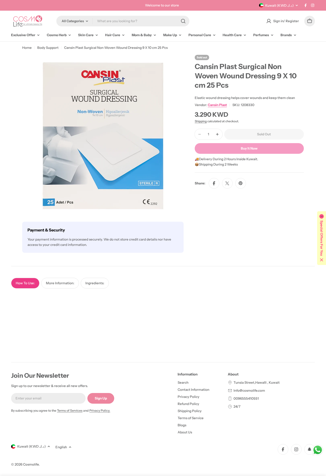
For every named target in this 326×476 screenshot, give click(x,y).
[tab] (25, 283)
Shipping (201, 121)
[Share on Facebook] (214, 183)
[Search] (183, 21)
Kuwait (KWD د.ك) (279, 5)
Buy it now (249, 148)
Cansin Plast (217, 105)
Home (27, 47)
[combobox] (122, 21)
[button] (321, 238)
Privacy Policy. (99, 411)
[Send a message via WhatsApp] (318, 450)
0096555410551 (246, 398)
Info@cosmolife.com (249, 390)
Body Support (48, 47)
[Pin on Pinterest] (240, 183)
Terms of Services (69, 411)
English (61, 447)
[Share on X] (227, 183)
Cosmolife (31, 464)
